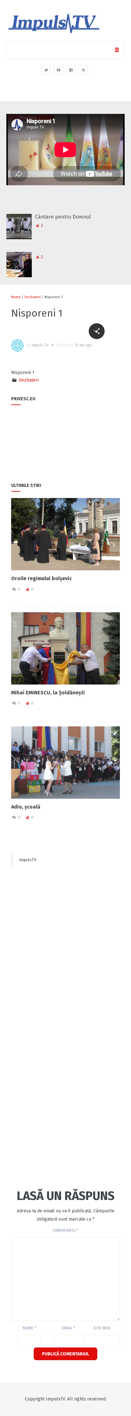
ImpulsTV (27, 859)
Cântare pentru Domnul (63, 217)
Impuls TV (40, 345)
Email (68, 1328)
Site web (101, 1328)
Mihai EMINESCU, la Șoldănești (48, 693)
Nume (29, 1328)
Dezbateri (32, 297)
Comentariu (65, 1230)
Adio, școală (25, 807)
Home (16, 297)
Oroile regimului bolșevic (41, 578)
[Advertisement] (65, 933)
